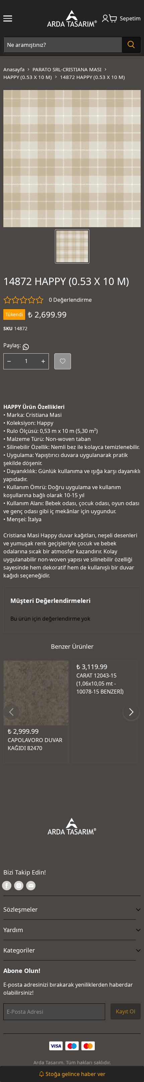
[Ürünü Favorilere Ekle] (62, 361)
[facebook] (6, 885)
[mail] (30, 885)
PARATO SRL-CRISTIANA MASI (66, 69)
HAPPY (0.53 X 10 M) (27, 77)
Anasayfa (13, 69)
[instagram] (18, 885)
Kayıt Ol (125, 1011)
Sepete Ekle (36, 687)
